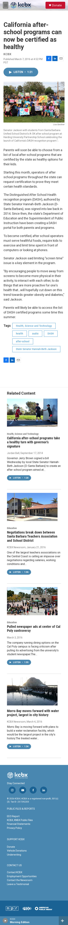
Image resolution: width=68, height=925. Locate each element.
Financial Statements (18, 824)
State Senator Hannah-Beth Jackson (36, 349)
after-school (22, 341)
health (19, 333)
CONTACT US (14, 865)
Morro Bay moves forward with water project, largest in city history (33, 713)
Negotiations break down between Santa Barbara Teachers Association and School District (32, 536)
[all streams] (63, 920)
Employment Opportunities (22, 876)
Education (12, 528)
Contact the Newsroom (19, 880)
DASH (51, 333)
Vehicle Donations (17, 850)
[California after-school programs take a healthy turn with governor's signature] (32, 413)
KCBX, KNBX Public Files (20, 820)
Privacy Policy (14, 828)
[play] (5, 920)
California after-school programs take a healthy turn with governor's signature (33, 442)
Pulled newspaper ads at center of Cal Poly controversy (33, 628)
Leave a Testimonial (18, 884)
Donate (57, 5)
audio (35, 333)
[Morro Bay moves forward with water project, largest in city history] (32, 691)
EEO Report (13, 816)
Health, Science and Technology (34, 325)
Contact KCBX (14, 872)
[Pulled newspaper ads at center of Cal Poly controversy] (32, 601)
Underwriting (14, 854)
